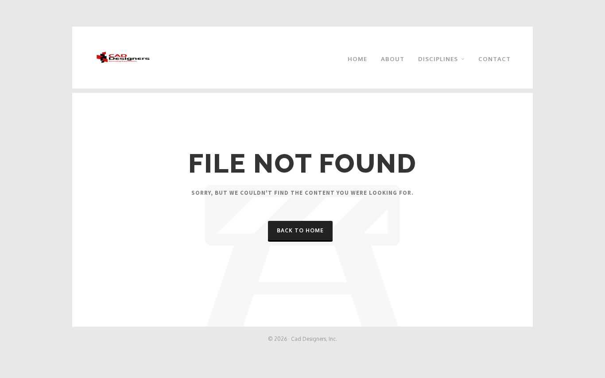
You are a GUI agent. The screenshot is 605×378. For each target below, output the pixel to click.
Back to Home (300, 230)
